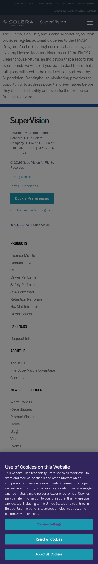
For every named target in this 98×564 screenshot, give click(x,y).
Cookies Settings (49, 524)
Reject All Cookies (49, 539)
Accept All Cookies (49, 554)
